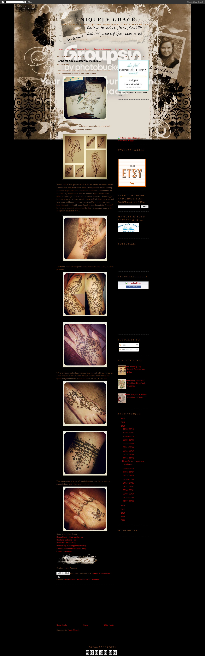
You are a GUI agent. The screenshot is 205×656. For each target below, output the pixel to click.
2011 (123, 509)
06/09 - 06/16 (128, 468)
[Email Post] (58, 576)
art (65, 579)
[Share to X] (63, 573)
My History (119, 49)
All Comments (127, 350)
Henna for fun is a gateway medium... (78, 61)
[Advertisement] (77, 604)
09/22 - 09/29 (128, 444)
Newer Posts (61, 625)
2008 (123, 520)
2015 (123, 419)
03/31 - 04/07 (128, 487)
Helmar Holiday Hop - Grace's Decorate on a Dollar (135, 369)
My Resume (133, 49)
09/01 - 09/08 (128, 447)
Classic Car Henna (64, 551)
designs (72, 579)
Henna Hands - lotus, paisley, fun (69, 537)
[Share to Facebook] (65, 573)
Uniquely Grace (106, 19)
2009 (123, 517)
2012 (123, 506)
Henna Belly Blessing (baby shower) (71, 546)
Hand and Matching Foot (66, 540)
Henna (79, 579)
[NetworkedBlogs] (133, 283)
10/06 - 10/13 (128, 436)
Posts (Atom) (73, 630)
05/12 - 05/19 (128, 476)
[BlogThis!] (60, 573)
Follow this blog (133, 287)
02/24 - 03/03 (128, 497)
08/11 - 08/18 (128, 451)
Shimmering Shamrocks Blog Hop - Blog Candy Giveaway (135, 383)
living (87, 579)
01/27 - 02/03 (128, 501)
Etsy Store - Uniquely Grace (78, 49)
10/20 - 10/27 (128, 433)
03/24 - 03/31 (128, 490)
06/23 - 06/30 (128, 454)
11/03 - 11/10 (128, 429)
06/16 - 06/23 (128, 458)
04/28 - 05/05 (128, 479)
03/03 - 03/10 (128, 494)
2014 (123, 422)
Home (60, 49)
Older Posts (109, 625)
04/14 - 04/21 (128, 483)
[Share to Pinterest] (68, 573)
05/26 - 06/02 (128, 472)
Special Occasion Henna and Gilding (71, 549)
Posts (123, 345)
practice (95, 579)
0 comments (104, 573)
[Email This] (57, 573)
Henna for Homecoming (65, 543)
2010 (123, 513)
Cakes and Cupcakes (102, 49)
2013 (123, 426)
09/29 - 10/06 (128, 440)
